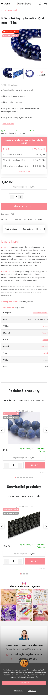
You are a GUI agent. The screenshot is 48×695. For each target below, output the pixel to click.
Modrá (45, 339)
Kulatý (45, 353)
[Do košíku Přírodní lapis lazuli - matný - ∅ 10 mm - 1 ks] (35, 465)
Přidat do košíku (24, 206)
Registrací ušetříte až (24, 187)
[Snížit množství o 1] (12, 197)
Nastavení (18, 691)
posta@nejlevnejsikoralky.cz (26, 654)
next (46, 430)
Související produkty (31, 229)
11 (32, 477)
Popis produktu (11, 229)
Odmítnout (32, 691)
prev (2, 430)
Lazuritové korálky (40, 312)
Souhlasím (25, 683)
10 (30, 477)
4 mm (45, 326)
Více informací (8, 123)
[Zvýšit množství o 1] (20, 197)
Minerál (45, 333)
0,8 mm (44, 346)
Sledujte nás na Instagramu (25, 586)
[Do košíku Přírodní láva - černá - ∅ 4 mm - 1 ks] (35, 561)
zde (36, 677)
